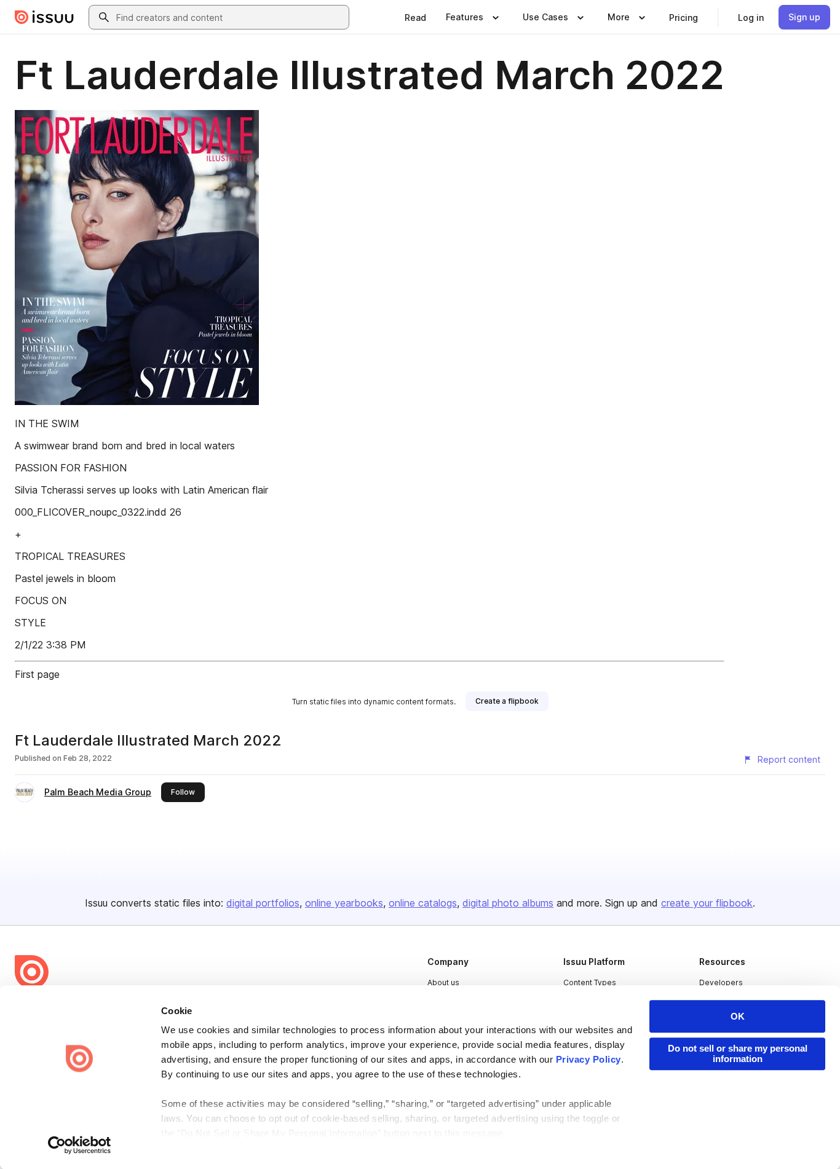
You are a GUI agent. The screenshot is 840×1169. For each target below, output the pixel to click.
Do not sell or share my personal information (737, 1053)
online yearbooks (344, 903)
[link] (415, 17)
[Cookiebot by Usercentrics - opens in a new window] (79, 1145)
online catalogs (423, 903)
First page (37, 674)
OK (738, 1016)
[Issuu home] (44, 17)
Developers (721, 982)
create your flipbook (707, 903)
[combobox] (230, 17)
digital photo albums (507, 903)
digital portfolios (262, 903)
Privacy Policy (588, 1059)
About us (443, 982)
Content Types (589, 982)
